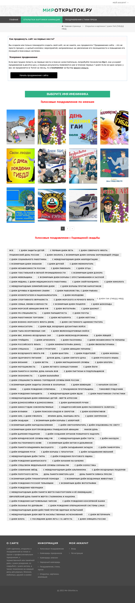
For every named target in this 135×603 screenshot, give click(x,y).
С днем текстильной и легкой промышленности (37, 273)
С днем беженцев (81, 385)
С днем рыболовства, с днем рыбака (76, 291)
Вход (73, 549)
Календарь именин (49, 558)
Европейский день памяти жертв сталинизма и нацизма (42, 496)
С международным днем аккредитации (75, 259)
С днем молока (110, 353)
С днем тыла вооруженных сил (27, 331)
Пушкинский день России (24, 255)
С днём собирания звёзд (23, 470)
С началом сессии (107, 385)
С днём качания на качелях (68, 461)
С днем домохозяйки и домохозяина (31, 402)
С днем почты (81, 313)
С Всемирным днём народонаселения (31, 425)
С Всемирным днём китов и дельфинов (70, 443)
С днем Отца (83, 268)
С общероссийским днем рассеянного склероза (87, 407)
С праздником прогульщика (77, 389)
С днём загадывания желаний (96, 452)
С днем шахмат (90, 308)
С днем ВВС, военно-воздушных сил (30, 335)
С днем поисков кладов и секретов (53, 411)
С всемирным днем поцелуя (69, 304)
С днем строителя (45, 349)
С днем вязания (18, 362)
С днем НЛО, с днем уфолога (25, 416)
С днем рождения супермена (38, 389)
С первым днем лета (61, 250)
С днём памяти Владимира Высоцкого (31, 447)
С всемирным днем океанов (25, 264)
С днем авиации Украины (75, 349)
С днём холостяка (85, 465)
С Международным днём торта (76, 438)
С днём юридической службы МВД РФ (31, 438)
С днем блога (17, 519)
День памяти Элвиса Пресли (96, 474)
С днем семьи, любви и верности (28, 304)
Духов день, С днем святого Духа (66, 358)
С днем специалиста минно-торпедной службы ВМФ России (44, 380)
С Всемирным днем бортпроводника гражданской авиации (44, 429)
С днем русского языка (105, 358)
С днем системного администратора (81, 322)
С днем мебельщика (20, 277)
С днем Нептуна (86, 317)
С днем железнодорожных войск (70, 331)
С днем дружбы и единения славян (29, 291)
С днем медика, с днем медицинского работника (38, 282)
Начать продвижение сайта (34, 75)
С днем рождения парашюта (25, 393)
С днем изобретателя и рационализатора (33, 295)
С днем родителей (84, 353)
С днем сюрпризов (96, 416)
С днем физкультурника (100, 344)
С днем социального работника (27, 259)
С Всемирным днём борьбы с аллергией (56, 420)
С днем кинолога (114, 282)
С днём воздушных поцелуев (109, 470)
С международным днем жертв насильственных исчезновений (46, 514)
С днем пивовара (61, 268)
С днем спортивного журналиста (28, 299)
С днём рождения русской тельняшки (31, 483)
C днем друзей (55, 264)
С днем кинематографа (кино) (63, 344)
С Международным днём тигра (27, 456)
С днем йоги (90, 367)
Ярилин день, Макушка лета (63, 416)
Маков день (91, 429)
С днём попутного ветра (23, 474)
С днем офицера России (92, 519)
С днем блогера (104, 362)
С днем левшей (102, 335)
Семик (12, 389)
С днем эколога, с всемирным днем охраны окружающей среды (82, 255)
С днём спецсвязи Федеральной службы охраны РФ (39, 465)
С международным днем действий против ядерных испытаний (46, 510)
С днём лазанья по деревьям (26, 505)
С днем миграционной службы (71, 362)
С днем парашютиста (54, 313)
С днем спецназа (19, 349)
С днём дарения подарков (24, 434)
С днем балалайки (48, 376)
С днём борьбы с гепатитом (57, 452)
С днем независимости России (27, 268)
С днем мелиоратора (81, 264)
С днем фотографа (65, 308)
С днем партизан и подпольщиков (84, 371)
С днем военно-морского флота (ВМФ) (31, 322)
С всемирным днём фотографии (77, 483)
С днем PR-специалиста (23, 313)
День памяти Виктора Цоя (59, 474)
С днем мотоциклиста (22, 367)
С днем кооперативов (92, 411)
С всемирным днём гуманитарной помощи (34, 479)
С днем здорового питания (25, 358)
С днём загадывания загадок (76, 447)
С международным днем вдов (65, 393)
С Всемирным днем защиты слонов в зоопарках (37, 385)
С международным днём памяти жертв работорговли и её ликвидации (50, 492)
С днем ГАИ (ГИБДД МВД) (110, 298)
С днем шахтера (59, 353)
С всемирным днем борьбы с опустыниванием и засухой (71, 277)
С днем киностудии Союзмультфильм (31, 407)
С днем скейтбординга (85, 282)
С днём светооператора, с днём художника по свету (89, 425)
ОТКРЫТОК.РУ (67, 10)
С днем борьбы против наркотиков (80, 286)
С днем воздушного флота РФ (26, 353)
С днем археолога (45, 340)
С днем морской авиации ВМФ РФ (28, 308)
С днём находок (109, 438)
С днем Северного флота (93, 250)
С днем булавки (18, 411)
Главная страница (72, 26)
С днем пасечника (71, 340)
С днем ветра (40, 362)
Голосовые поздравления (52, 549)
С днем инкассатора (21, 326)
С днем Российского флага (25, 344)
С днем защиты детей (31, 250)
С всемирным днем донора (87, 273)
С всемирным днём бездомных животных (89, 479)
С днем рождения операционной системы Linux (76, 505)
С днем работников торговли (26, 317)
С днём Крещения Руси (22, 452)
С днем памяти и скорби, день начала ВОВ (33, 371)
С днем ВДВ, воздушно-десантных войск (62, 326)
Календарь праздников (51, 553)
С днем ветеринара (99, 514)
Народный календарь (50, 562)
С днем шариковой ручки (73, 402)
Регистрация (77, 553)
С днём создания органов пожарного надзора (72, 434)
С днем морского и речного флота (74, 299)
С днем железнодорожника (72, 335)
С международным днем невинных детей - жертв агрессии (43, 398)
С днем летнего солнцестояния (59, 367)
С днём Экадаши (18, 420)
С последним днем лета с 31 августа (51, 519)
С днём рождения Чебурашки (26, 487)
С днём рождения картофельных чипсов (33, 501)
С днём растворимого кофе (25, 443)
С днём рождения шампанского (28, 461)
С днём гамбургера (109, 447)
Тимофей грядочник (111, 389)
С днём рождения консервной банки (83, 501)
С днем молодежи (73, 295)
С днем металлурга (60, 317)
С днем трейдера (19, 340)
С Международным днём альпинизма (64, 470)
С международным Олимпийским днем (32, 286)
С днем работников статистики (106, 393)
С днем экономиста (20, 376)
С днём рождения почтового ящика (72, 456)
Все (11, 250)
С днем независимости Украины (106, 340)
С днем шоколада (101, 304)
